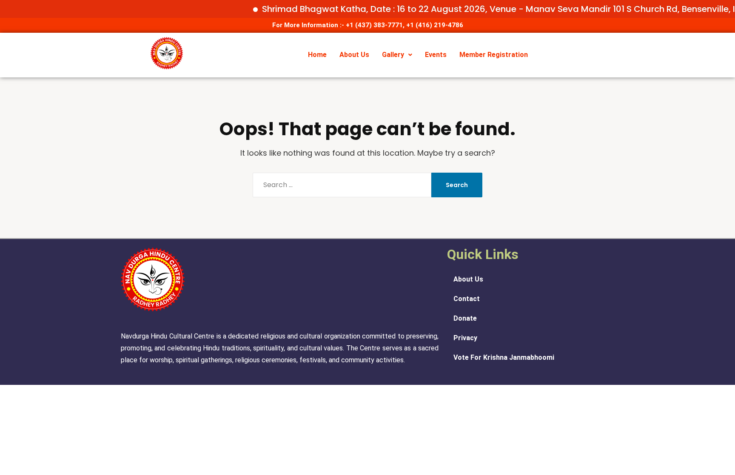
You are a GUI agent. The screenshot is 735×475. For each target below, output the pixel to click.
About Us (354, 55)
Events (436, 55)
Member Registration (493, 55)
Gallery (393, 55)
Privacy (465, 338)
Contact (466, 299)
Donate (465, 318)
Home (317, 55)
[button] (397, 55)
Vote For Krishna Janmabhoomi (503, 357)
